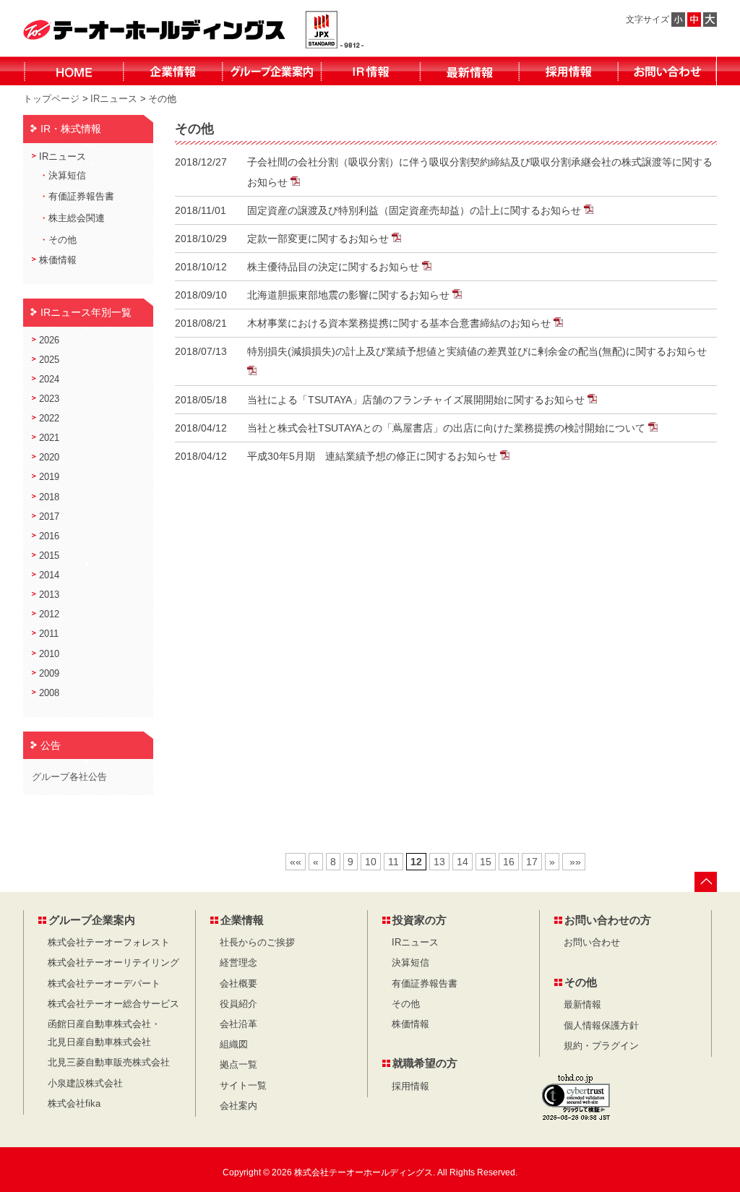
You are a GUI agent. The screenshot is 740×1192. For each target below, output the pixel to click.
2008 (49, 693)
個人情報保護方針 (601, 1026)
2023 (49, 399)
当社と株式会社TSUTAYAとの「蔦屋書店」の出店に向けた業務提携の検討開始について (447, 428)
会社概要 (238, 984)
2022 (49, 418)
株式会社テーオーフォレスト (109, 943)
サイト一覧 (243, 1086)
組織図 (234, 1044)
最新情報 (582, 1005)
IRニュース (113, 98)
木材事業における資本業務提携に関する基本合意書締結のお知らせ (400, 323)
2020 (49, 458)
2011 (49, 634)
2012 (49, 614)
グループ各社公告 (69, 776)
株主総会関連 (76, 218)
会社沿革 (238, 1024)
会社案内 (238, 1106)
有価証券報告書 (81, 197)
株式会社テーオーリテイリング (113, 963)
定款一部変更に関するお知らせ (319, 238)
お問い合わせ (592, 943)
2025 (49, 360)
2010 (49, 654)
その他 (62, 240)
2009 (49, 674)
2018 (49, 497)
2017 (49, 517)
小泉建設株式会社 (85, 1084)
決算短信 (67, 176)
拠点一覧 (238, 1065)
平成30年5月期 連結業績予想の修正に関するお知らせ (373, 456)
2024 (49, 379)
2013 (49, 595)
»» (574, 861)
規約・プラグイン (601, 1046)
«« (295, 861)
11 (393, 861)
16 (509, 861)
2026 (49, 340)
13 (439, 861)
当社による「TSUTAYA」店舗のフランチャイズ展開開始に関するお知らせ (417, 400)
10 (371, 861)
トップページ (51, 98)
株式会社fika (74, 1104)
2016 (49, 536)
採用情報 (410, 1086)
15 (485, 861)
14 (462, 861)
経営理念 (238, 963)
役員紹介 (238, 1004)
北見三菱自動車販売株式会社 (109, 1063)
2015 (49, 556)
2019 (49, 477)
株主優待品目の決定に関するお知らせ (334, 267)
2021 (49, 438)
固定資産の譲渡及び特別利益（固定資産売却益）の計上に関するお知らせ (415, 210)
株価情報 (58, 260)
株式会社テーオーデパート (104, 984)
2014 (49, 575)
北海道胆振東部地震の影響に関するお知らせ (349, 295)
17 (532, 861)
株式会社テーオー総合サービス (113, 1004)
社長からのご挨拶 (257, 943)
